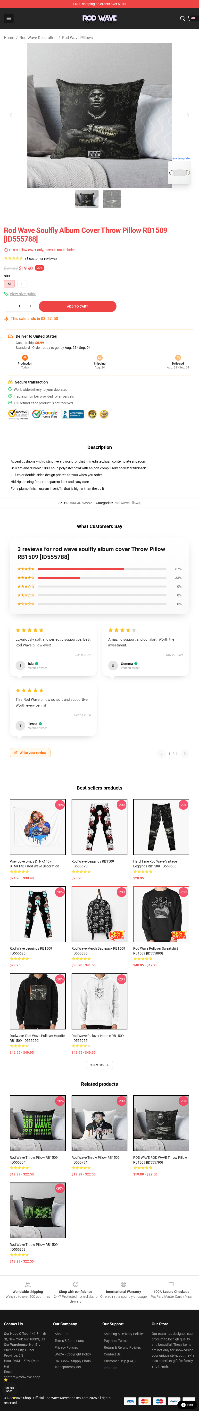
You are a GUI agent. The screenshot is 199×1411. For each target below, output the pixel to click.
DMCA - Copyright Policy (73, 1354)
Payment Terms (115, 1341)
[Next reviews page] (185, 753)
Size (7, 276)
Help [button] (190, 1405)
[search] (182, 18)
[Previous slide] (11, 115)
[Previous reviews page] (161, 753)
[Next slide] (187, 115)
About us (61, 1334)
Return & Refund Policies (122, 1347)
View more (99, 1065)
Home (9, 37)
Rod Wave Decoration (38, 37)
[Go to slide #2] (112, 199)
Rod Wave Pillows (77, 37)
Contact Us (112, 1354)
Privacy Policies (66, 1347)
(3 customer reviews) (41, 259)
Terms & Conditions (69, 1341)
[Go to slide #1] (87, 199)
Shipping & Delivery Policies (124, 1334)
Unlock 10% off (10, 1389)
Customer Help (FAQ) (120, 1361)
